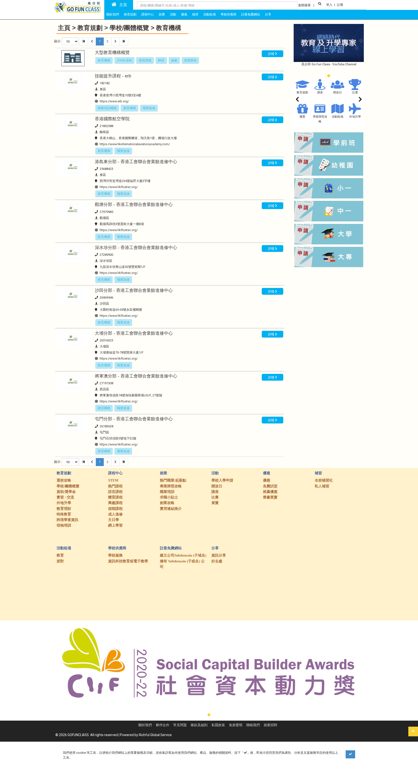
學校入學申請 (222, 480)
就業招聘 (270, 725)
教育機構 (168, 27)
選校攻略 (64, 480)
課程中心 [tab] (147, 14)
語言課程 (115, 492)
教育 (60, 555)
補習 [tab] (195, 14)
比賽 (355, 92)
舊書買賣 (270, 497)
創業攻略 (167, 503)
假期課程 (115, 509)
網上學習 (115, 525)
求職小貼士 (169, 497)
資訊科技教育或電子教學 (128, 561)
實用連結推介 (171, 509)
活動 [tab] (173, 14)
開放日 (337, 92)
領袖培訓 (64, 525)
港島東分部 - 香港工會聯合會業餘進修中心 (136, 161)
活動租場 (337, 116)
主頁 (121, 4)
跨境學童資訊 (67, 520)
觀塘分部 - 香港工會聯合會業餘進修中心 (134, 204)
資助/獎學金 (66, 492)
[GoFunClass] (78, 7)
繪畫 (174, 60)
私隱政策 (218, 725)
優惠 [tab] (184, 14)
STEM (113, 480)
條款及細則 (199, 725)
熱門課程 (115, 486)
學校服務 (115, 555)
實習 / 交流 (65, 497)
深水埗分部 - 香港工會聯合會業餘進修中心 (136, 247)
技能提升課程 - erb (113, 76)
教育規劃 (90, 27)
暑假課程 (145, 60)
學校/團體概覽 (129, 27)
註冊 (340, 5)
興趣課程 (115, 503)
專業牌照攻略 (171, 486)
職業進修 (149, 108)
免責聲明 (235, 725)
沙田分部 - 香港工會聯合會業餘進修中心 (134, 290)
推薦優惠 (270, 492)
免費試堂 (270, 486)
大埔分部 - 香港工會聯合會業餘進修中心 (134, 333)
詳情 (271, 53)
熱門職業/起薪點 (173, 480)
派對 (60, 561)
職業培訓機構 (107, 108)
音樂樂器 (190, 60)
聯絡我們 (253, 725)
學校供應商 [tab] (228, 14)
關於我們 (145, 725)
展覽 (215, 503)
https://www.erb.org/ (114, 101)
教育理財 (64, 509)
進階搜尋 (304, 5)
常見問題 (180, 725)
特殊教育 (64, 514)
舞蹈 (161, 60)
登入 (329, 5)
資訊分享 (218, 555)
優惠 (302, 116)
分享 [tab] (268, 14)
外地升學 (355, 116)
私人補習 (322, 486)
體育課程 (115, 497)
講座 (320, 92)
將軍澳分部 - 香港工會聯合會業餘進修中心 (136, 376)
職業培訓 (167, 492)
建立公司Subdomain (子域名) (183, 555)
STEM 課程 (124, 60)
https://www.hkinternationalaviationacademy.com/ (135, 144)
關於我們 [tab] (112, 14)
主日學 (113, 520)
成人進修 (115, 514)
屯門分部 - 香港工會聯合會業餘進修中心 (134, 418)
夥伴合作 (162, 725)
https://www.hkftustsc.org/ (119, 187)
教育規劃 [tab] (130, 14)
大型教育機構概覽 (112, 52)
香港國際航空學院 (112, 118)
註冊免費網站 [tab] (250, 14)
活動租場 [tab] (209, 14)
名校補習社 (324, 480)
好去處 (216, 561)
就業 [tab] (162, 14)
